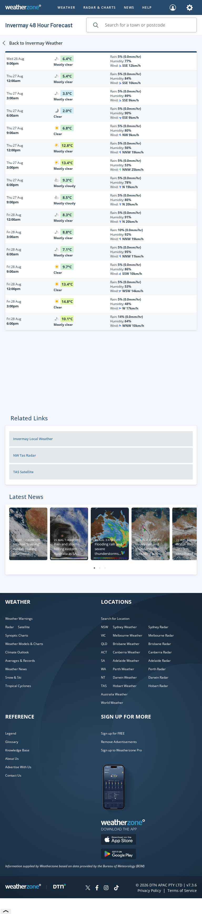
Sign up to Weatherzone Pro (121, 750)
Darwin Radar (158, 677)
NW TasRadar (24, 455)
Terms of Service (182, 890)
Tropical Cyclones (18, 686)
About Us (12, 758)
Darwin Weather (125, 677)
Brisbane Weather (126, 644)
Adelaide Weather (126, 660)
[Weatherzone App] (118, 816)
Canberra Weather (126, 652)
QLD (104, 644)
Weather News (16, 669)
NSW (104, 627)
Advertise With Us (18, 767)
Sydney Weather (125, 627)
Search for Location (115, 618)
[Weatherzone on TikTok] (116, 888)
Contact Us (13, 775)
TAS (104, 686)
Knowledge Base (17, 750)
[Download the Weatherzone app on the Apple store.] (118, 840)
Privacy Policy (149, 890)
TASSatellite (23, 471)
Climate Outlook (17, 652)
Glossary (11, 742)
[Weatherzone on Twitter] (87, 888)
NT (103, 677)
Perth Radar (157, 669)
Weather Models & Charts (24, 644)
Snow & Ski (13, 677)
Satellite (24, 627)
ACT (104, 652)
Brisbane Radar (159, 644)
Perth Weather (123, 669)
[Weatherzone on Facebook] (96, 888)
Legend (10, 733)
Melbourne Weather (127, 635)
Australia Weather (114, 694)
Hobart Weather (125, 686)
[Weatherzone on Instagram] (106, 888)
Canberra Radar (160, 652)
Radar (9, 627)
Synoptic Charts (16, 635)
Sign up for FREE (113, 733)
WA (103, 669)
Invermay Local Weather (33, 438)
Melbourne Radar (161, 635)
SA (103, 660)
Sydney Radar (158, 627)
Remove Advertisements (119, 742)
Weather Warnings (19, 618)
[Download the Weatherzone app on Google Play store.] (118, 854)
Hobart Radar (158, 686)
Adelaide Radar (159, 660)
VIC (103, 635)
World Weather (112, 702)
